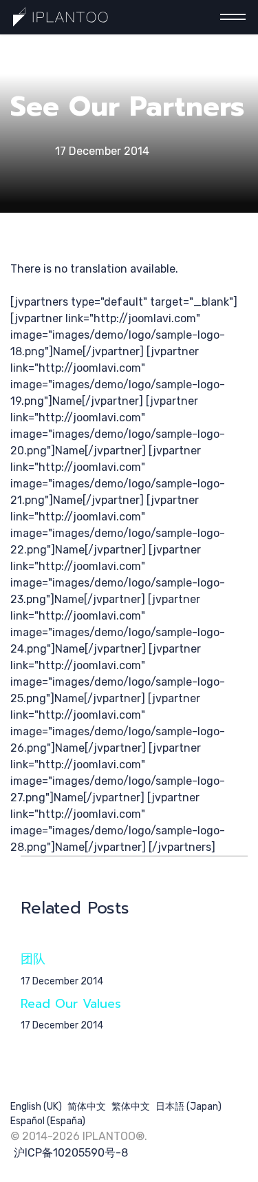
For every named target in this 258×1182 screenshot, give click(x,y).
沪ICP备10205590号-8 (71, 1152)
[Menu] (228, 17)
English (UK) (36, 1106)
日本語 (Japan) (188, 1106)
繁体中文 (130, 1106)
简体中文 (86, 1106)
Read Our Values (71, 1003)
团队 (33, 959)
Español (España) (47, 1121)
